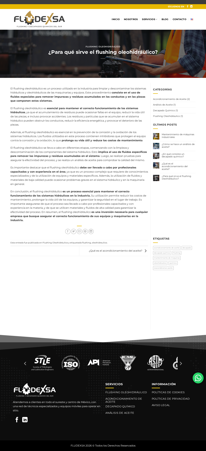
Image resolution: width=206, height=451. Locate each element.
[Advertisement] (177, 207)
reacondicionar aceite (163, 268)
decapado (187, 248)
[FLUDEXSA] (39, 19)
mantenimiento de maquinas (167, 258)
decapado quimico (162, 253)
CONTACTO (179, 19)
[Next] (180, 363)
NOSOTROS (131, 19)
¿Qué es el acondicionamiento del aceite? (116, 250)
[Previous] (25, 363)
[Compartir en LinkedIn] (91, 231)
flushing (86, 242)
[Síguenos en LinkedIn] (191, 6)
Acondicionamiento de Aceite (169, 99)
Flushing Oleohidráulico (103, 46)
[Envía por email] (79, 231)
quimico (173, 263)
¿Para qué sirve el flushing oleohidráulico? (176, 177)
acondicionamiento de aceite (166, 248)
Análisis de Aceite (163, 104)
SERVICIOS (148, 19)
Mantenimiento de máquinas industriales (178, 136)
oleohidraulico (99, 242)
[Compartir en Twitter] (73, 231)
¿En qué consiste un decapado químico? (173, 155)
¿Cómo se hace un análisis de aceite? (178, 145)
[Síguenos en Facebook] (188, 6)
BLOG (165, 19)
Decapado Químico (164, 110)
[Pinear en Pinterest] (85, 231)
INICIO (116, 19)
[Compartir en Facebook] (67, 231)
